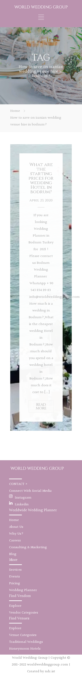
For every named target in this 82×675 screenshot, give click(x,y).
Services (15, 570)
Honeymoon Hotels (25, 649)
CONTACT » (18, 484)
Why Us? (16, 534)
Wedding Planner (23, 590)
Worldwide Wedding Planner (33, 510)
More (13, 560)
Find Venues (19, 618)
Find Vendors (20, 596)
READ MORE (41, 406)
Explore (15, 606)
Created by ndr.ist (41, 671)
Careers (15, 540)
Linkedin (22, 504)
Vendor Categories (23, 613)
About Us (16, 527)
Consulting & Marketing (28, 547)
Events (14, 577)
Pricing (14, 583)
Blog (12, 554)
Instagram (23, 498)
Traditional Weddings (26, 642)
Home (15, 111)
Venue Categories (22, 635)
